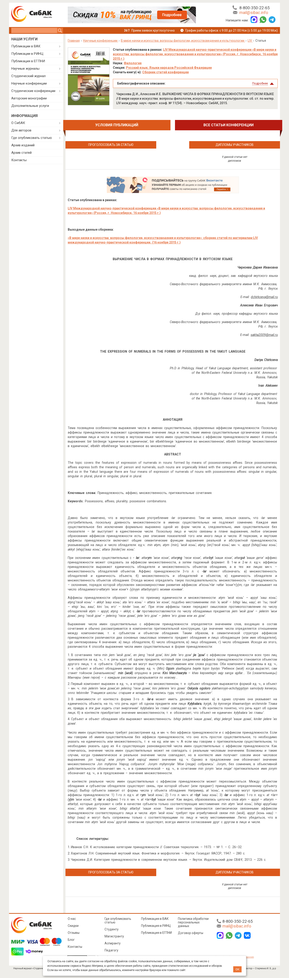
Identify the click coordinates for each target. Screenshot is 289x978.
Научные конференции (29, 83)
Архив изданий (23, 145)
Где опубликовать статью (31, 138)
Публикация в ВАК (155, 919)
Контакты (19, 160)
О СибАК (18, 123)
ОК (237, 969)
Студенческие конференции (33, 91)
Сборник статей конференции (165, 72)
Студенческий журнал (28, 76)
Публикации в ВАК (25, 46)
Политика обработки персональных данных (193, 922)
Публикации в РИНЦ (27, 54)
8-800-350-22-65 (254, 7)
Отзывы (73, 932)
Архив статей (21, 153)
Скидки (73, 925)
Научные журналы (25, 69)
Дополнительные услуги (30, 106)
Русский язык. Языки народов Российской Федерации (169, 67)
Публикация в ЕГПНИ (28, 61)
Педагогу (111, 950)
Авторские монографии (29, 98)
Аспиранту (113, 943)
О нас (72, 919)
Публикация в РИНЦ (156, 925)
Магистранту (114, 936)
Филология (133, 63)
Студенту (112, 929)
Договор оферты (190, 933)
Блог (71, 939)
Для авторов (21, 130)
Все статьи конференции (228, 125)
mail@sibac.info (253, 12)
